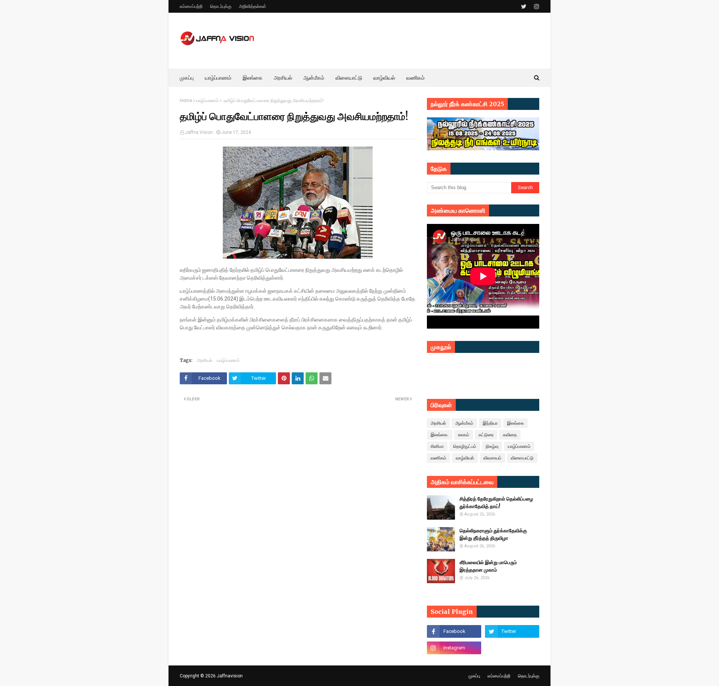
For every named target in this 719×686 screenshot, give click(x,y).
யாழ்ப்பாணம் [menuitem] (218, 78)
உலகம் (463, 434)
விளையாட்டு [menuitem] (349, 78)
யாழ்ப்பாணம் (207, 100)
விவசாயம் (492, 458)
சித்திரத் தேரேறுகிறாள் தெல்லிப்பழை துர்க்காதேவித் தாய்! (496, 503)
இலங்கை (515, 423)
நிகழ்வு (492, 446)
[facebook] (454, 631)
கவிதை (510, 434)
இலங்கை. (440, 434)
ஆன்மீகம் (464, 423)
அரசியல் (204, 360)
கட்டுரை (486, 434)
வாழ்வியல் (465, 458)
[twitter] (523, 6)
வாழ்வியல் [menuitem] (384, 78)
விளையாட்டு (522, 458)
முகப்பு (474, 676)
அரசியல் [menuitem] (283, 78)
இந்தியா (490, 423)
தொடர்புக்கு (220, 6)
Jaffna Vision (199, 132)
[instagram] (535, 6)
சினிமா (437, 446)
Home (186, 100)
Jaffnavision (230, 676)
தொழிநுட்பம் (464, 446)
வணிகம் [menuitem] (415, 78)
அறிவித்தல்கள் (252, 6)
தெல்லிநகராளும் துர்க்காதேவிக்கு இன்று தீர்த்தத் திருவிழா (493, 534)
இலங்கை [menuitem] (253, 78)
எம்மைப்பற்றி (191, 6)
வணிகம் (438, 458)
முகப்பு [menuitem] (187, 78)
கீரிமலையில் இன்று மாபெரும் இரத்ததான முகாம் (488, 566)
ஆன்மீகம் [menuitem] (313, 78)
